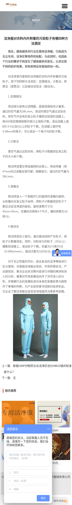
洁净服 (48, 51)
